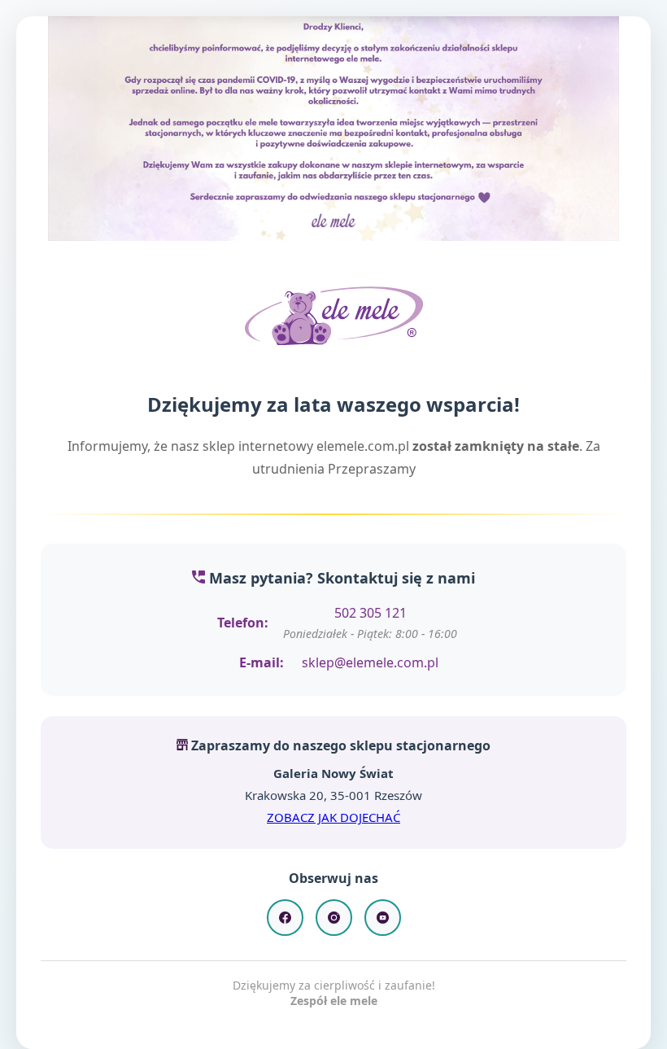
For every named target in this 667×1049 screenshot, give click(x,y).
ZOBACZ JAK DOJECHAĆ (333, 817)
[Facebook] (285, 917)
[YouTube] (382, 917)
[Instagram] (334, 917)
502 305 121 (370, 613)
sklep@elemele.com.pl (370, 662)
